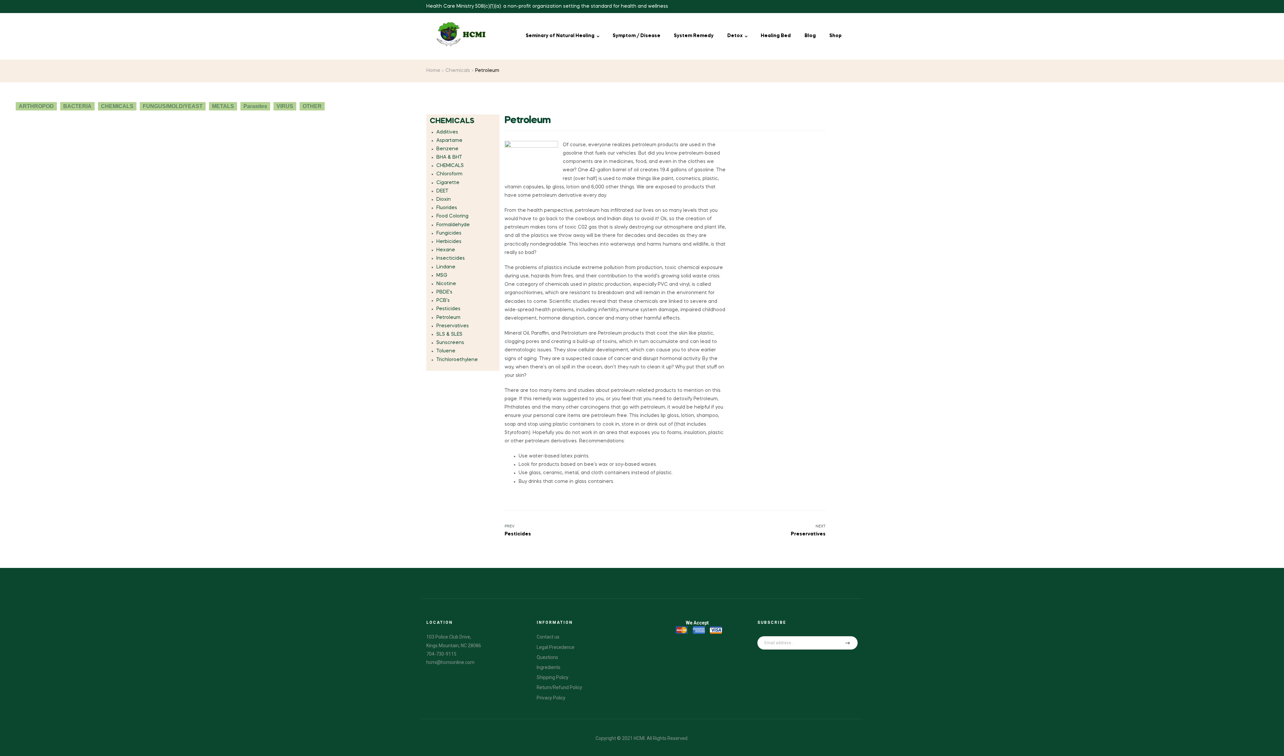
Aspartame (449, 140)
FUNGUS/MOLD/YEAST (173, 106)
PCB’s (443, 300)
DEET (442, 191)
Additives (447, 132)
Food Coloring (452, 216)
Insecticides (450, 258)
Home (433, 70)
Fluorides (446, 207)
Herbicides (448, 241)
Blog (810, 35)
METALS (223, 106)
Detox (735, 35)
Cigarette (447, 182)
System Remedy (694, 35)
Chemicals (457, 70)
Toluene (445, 351)
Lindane (445, 267)
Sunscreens (450, 342)
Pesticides (448, 309)
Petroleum (448, 317)
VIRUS (285, 106)
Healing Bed (776, 35)
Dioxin (443, 199)
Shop (835, 35)
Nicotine (446, 283)
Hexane (445, 250)
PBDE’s (444, 292)
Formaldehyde (453, 225)
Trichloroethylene (457, 359)
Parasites (255, 106)
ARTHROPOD (36, 106)
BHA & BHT (449, 157)
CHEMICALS (117, 106)
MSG (441, 275)
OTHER (312, 106)
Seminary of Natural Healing (560, 35)
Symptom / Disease (636, 35)
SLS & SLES (449, 334)
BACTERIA (77, 106)
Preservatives (452, 326)
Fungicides (448, 233)
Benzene (447, 149)
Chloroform (449, 174)
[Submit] (848, 643)
